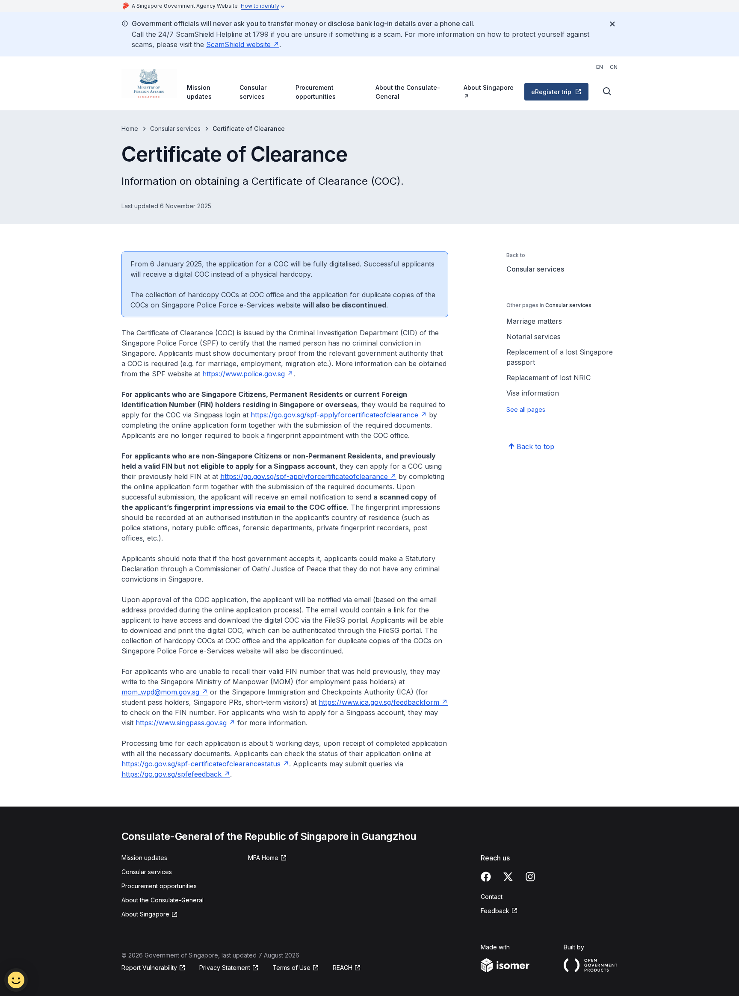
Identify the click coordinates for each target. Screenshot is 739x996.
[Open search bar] (607, 91)
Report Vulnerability (149, 967)
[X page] (508, 877)
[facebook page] (486, 877)
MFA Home (263, 857)
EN (599, 67)
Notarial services (533, 336)
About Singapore (489, 87)
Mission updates (199, 92)
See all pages (525, 409)
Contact (492, 896)
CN (614, 67)
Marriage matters (534, 321)
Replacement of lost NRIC (548, 377)
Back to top (535, 446)
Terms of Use (291, 967)
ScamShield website (238, 44)
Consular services (252, 92)
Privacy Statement (224, 967)
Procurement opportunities (316, 92)
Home (129, 128)
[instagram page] (530, 877)
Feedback (495, 910)
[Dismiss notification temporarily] (612, 24)
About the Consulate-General (407, 92)
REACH (342, 967)
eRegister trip (551, 91)
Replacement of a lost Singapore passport (559, 357)
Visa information (532, 393)
